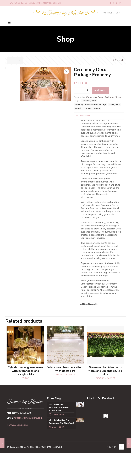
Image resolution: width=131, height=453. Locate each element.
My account (107, 13)
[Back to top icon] (121, 447)
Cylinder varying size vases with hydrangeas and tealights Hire (25, 370)
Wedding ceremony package (87, 108)
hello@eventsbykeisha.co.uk (46, 2)
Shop (118, 97)
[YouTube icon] (117, 3)
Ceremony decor (89, 100)
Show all (119, 60)
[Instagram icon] (120, 3)
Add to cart (100, 90)
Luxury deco (114, 104)
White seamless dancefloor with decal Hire (65, 369)
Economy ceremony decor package (90, 104)
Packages (109, 97)
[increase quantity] (87, 90)
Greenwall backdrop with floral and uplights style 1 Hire (105, 370)
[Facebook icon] (110, 3)
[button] (66, 71)
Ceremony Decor (95, 97)
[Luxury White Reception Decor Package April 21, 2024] (129, 443)
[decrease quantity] (76, 90)
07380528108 (20, 2)
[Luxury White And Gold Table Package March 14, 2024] (2, 443)
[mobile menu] (9, 22)
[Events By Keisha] (65, 12)
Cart (118, 13)
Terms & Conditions (17, 424)
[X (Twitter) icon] (114, 3)
